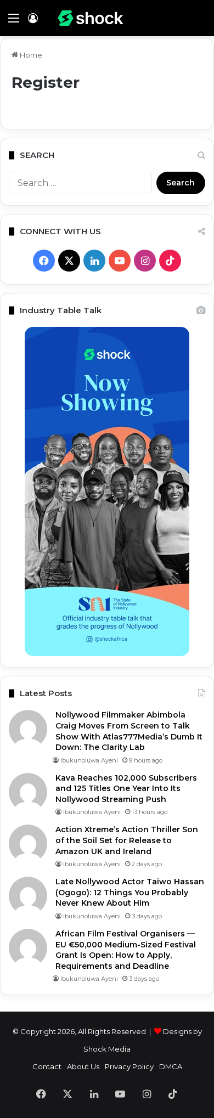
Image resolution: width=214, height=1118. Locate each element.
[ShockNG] (90, 18)
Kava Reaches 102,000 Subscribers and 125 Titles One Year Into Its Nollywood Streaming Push (126, 788)
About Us (83, 1066)
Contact (46, 1066)
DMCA (170, 1066)
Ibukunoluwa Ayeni (89, 760)
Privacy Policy (129, 1066)
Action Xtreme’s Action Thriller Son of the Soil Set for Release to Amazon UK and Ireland (126, 840)
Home (30, 54)
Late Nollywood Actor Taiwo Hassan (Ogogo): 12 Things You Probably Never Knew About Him (129, 892)
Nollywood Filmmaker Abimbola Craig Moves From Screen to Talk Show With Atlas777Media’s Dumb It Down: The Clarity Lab (128, 731)
